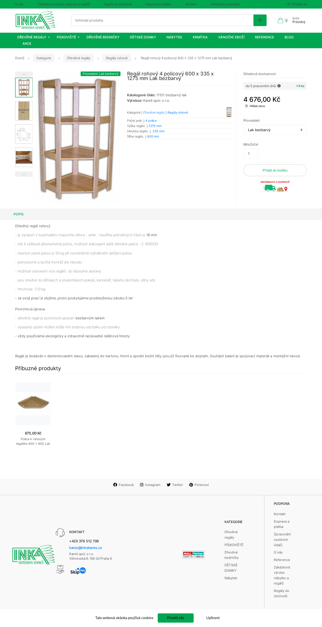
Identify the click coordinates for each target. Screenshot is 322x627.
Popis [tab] (19, 214)
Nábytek (174, 37)
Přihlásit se (299, 4)
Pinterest (202, 485)
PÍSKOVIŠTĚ (66, 37)
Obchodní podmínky (225, 4)
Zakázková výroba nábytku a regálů (64, 4)
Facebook (126, 485)
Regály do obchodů (118, 4)
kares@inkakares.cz (85, 547)
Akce (27, 43)
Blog (289, 37)
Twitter (177, 485)
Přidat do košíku (275, 170)
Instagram (152, 485)
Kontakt (190, 4)
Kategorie (44, 58)
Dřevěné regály (31, 37)
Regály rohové (117, 58)
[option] (76, 137)
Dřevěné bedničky (103, 37)
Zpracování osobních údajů (282, 539)
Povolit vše (175, 618)
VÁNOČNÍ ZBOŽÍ (231, 37)
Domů (19, 58)
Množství (250, 144)
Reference (264, 37)
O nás (19, 4)
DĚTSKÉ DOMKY (143, 37)
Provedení (251, 120)
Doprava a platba (158, 4)
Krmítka (200, 37)
